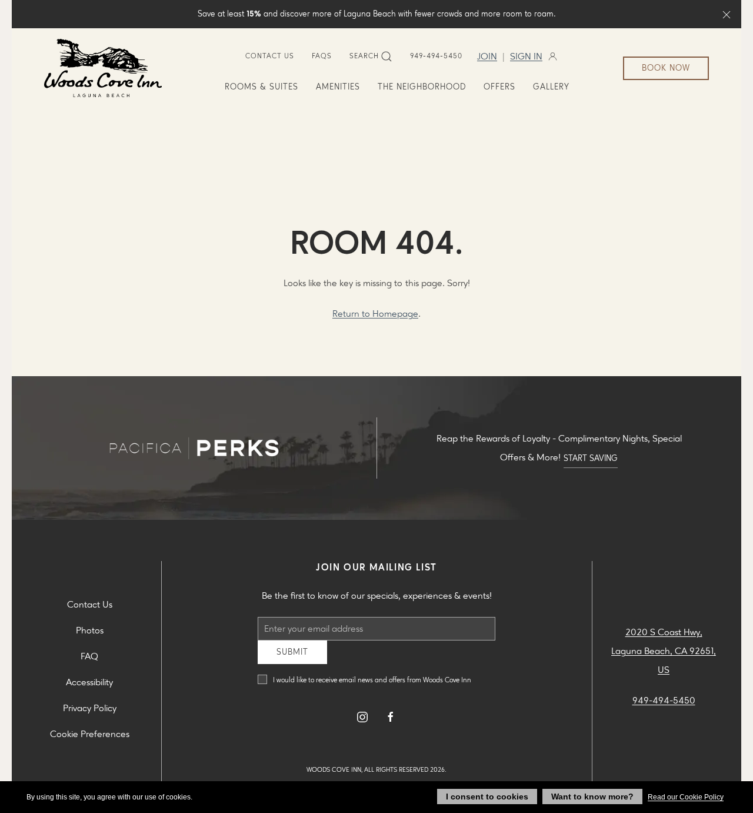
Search (364, 56)
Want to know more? (592, 796)
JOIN (487, 56)
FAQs (322, 56)
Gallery (551, 87)
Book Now (666, 68)
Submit (292, 661)
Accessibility (89, 686)
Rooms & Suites (261, 87)
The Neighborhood (422, 87)
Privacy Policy (89, 712)
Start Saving (591, 458)
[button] (726, 14)
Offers (499, 87)
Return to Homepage (375, 313)
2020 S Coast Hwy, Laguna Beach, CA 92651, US (663, 655)
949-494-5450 (436, 56)
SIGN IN (526, 56)
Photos (90, 635)
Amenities (338, 87)
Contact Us (269, 56)
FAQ (89, 660)
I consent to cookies (487, 796)
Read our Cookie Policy (686, 797)
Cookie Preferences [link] (89, 738)
